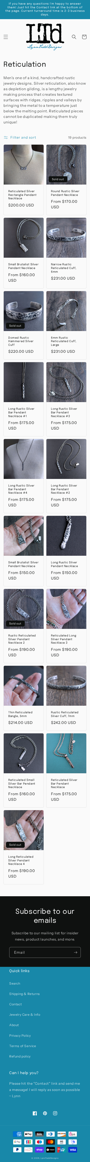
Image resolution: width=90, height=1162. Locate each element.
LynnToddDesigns (50, 1158)
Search (14, 983)
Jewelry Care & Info (24, 1015)
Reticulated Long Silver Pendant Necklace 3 (63, 639)
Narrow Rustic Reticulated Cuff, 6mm (63, 268)
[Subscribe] (75, 952)
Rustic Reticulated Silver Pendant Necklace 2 (22, 639)
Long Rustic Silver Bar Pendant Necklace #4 (21, 489)
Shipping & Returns (24, 994)
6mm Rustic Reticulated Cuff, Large (63, 342)
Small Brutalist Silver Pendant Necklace (23, 266)
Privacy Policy (20, 1036)
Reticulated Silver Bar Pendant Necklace (64, 784)
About (14, 1025)
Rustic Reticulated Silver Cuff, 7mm (65, 714)
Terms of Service (22, 1046)
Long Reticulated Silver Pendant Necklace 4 (21, 861)
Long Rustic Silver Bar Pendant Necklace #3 (64, 413)
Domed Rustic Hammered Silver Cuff (21, 342)
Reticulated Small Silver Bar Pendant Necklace (21, 784)
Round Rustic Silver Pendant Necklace (65, 193)
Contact (15, 1004)
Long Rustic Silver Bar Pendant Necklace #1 (21, 413)
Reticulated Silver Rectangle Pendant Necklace (22, 195)
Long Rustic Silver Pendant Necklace (64, 564)
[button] (6, 37)
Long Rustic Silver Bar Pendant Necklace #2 (64, 489)
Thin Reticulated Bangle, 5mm (20, 714)
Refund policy (20, 1056)
